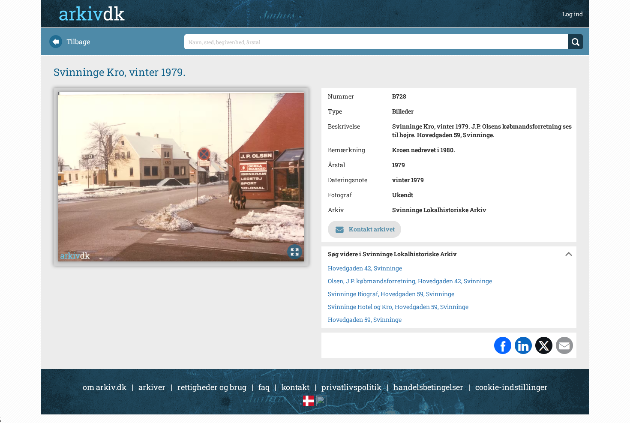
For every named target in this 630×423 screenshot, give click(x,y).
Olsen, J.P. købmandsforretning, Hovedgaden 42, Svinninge (410, 281)
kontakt (295, 387)
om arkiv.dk (104, 387)
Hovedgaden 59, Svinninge (365, 319)
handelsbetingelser (428, 387)
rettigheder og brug (211, 387)
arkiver (151, 387)
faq (264, 387)
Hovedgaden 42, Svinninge (365, 268)
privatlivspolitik (351, 387)
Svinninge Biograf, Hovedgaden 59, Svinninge (391, 294)
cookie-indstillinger (511, 387)
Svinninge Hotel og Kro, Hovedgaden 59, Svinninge (398, 307)
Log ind (572, 14)
